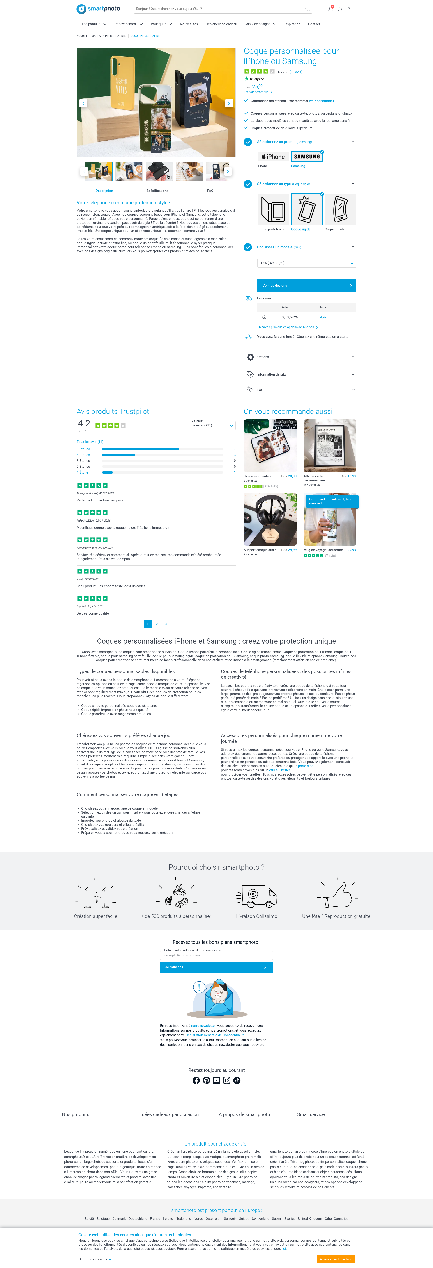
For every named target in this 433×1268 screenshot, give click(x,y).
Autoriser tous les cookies (335, 1259)
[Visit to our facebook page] (196, 1080)
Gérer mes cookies (92, 1259)
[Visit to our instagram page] (226, 1080)
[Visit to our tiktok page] (237, 1080)
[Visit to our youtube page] (216, 1080)
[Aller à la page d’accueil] (98, 9)
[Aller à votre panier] (350, 8)
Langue (197, 420)
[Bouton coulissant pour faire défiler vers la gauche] (83, 103)
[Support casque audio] (270, 519)
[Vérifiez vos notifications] (340, 8)
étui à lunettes (280, 770)
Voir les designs (275, 286)
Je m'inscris (174, 967)
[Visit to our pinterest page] (206, 1080)
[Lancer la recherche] (308, 9)
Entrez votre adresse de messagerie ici (193, 950)
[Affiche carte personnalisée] (330, 445)
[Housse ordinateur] (270, 445)
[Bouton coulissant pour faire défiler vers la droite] (229, 103)
